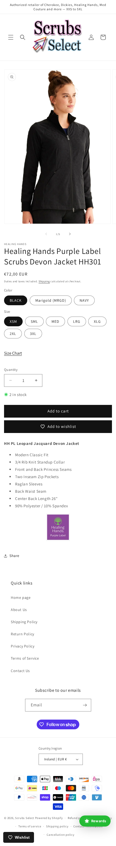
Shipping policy (57, 826)
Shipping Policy (24, 621)
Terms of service (29, 826)
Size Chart (13, 353)
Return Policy (22, 634)
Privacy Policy (22, 646)
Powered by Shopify (49, 818)
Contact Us (20, 670)
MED (55, 321)
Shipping (44, 281)
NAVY (84, 300)
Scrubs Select (24, 818)
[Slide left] (46, 234)
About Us (19, 609)
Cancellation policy (60, 835)
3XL (33, 333)
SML (34, 321)
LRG (76, 321)
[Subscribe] (85, 705)
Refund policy (77, 818)
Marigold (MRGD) (50, 300)
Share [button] (14, 555)
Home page (20, 597)
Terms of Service (25, 658)
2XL (13, 333)
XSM (13, 321)
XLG (97, 321)
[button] (11, 37)
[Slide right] (70, 234)
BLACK (16, 300)
